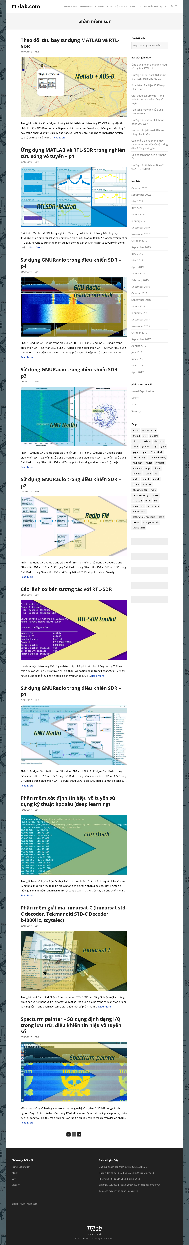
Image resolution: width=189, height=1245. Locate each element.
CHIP (135, 446)
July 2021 (136, 207)
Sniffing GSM (139, 511)
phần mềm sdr (140, 489)
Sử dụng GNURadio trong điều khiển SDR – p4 (71, 262)
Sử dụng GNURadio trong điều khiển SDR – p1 (71, 691)
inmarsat (159, 462)
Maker (135, 398)
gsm (145, 452)
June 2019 (137, 254)
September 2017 (141, 339)
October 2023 (139, 188)
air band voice (149, 430)
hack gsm (137, 462)
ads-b (136, 430)
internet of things (141, 468)
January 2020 (139, 221)
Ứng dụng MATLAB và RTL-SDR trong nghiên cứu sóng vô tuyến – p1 (73, 153)
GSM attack (156, 452)
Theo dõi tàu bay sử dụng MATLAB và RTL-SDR (70, 43)
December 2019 (140, 227)
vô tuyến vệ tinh (151, 522)
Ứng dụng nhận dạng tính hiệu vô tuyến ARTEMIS (123, 1166)
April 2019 (137, 267)
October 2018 (139, 293)
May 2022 (137, 201)
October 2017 (139, 332)
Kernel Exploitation (142, 391)
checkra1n (159, 441)
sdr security (153, 506)
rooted (155, 495)
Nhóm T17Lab (94, 1234)
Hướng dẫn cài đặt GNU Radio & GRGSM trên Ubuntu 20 (126, 1172)
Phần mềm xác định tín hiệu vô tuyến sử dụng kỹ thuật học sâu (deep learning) (68, 800)
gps (156, 446)
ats (144, 435)
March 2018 (138, 306)
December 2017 (140, 319)
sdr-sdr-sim (138, 506)
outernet (146, 484)
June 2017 (137, 359)
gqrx (163, 446)
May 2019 (137, 260)
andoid (136, 435)
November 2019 (140, 234)
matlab (146, 479)
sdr (155, 500)
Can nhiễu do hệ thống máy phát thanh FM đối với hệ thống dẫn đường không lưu (149, 144)
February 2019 (140, 280)
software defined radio (144, 516)
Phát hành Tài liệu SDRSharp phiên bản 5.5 (119, 1178)
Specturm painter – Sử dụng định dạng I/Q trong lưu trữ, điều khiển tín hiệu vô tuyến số (71, 1025)
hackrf (149, 462)
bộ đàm (154, 435)
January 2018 (139, 313)
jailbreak (137, 473)
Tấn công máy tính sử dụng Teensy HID (118, 1190)
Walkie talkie (139, 527)
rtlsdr (148, 500)
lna (156, 473)
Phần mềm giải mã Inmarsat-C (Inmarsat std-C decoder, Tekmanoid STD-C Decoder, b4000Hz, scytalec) (74, 913)
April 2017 (137, 372)
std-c (161, 516)
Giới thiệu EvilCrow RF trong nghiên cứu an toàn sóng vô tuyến (147, 99)
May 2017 (137, 365)
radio (153, 489)
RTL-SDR (137, 500)
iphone (157, 468)
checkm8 (146, 441)
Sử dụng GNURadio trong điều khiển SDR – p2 (71, 482)
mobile (156, 479)
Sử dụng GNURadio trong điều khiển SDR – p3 (71, 372)
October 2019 (139, 240)
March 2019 (138, 273)
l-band (148, 473)
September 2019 (141, 247)
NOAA (136, 484)
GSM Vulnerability (157, 457)
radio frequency (140, 495)
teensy (136, 522)
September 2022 (141, 194)
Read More (59, 137)
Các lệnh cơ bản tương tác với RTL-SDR (66, 589)
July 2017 (136, 352)
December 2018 (140, 286)
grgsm (136, 452)
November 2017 (140, 326)
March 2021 (138, 214)
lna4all (136, 479)
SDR (37, 52)
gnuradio (145, 446)
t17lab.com (26, 6)
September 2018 (141, 299)
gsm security (139, 457)
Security (136, 411)
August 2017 (138, 345)
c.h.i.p (135, 441)
